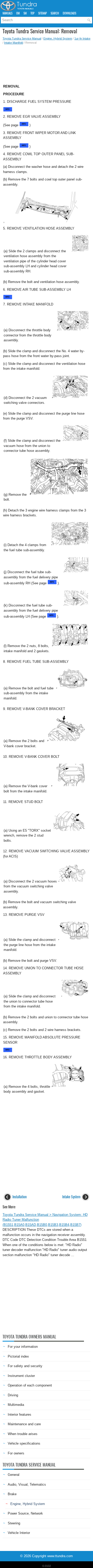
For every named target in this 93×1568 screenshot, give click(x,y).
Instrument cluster (21, 1376)
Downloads (69, 13)
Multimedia (16, 1405)
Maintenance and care (24, 1424)
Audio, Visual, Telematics (27, 1484)
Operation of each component (30, 1385)
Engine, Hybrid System (57, 38)
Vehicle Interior (19, 1533)
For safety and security (25, 1366)
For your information (23, 1347)
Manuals (7, 13)
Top (32, 13)
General (13, 1475)
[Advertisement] (46, 62)
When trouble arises (22, 1434)
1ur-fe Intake (82, 38)
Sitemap (42, 13)
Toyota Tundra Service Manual (22, 38)
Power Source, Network (25, 1513)
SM (25, 13)
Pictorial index (18, 1356)
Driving (13, 1395)
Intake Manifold (13, 42)
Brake (12, 1494)
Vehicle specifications (24, 1443)
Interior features (19, 1414)
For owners (16, 1453)
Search (55, 13)
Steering (14, 1523)
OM (18, 13)
